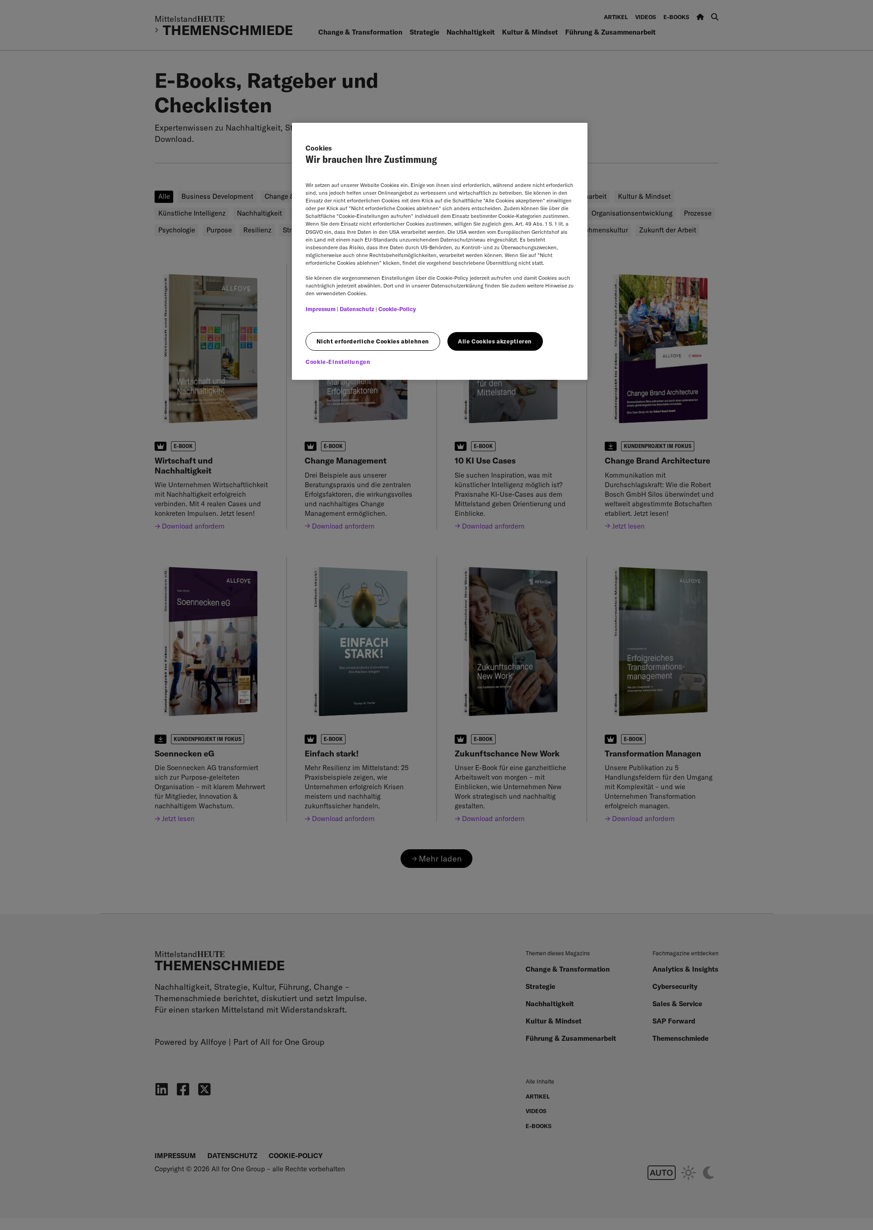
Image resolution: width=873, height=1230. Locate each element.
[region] (439, 251)
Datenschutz (357, 309)
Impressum (321, 309)
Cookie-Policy (397, 309)
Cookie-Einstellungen (338, 361)
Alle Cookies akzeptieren (495, 341)
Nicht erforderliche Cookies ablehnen (373, 341)
